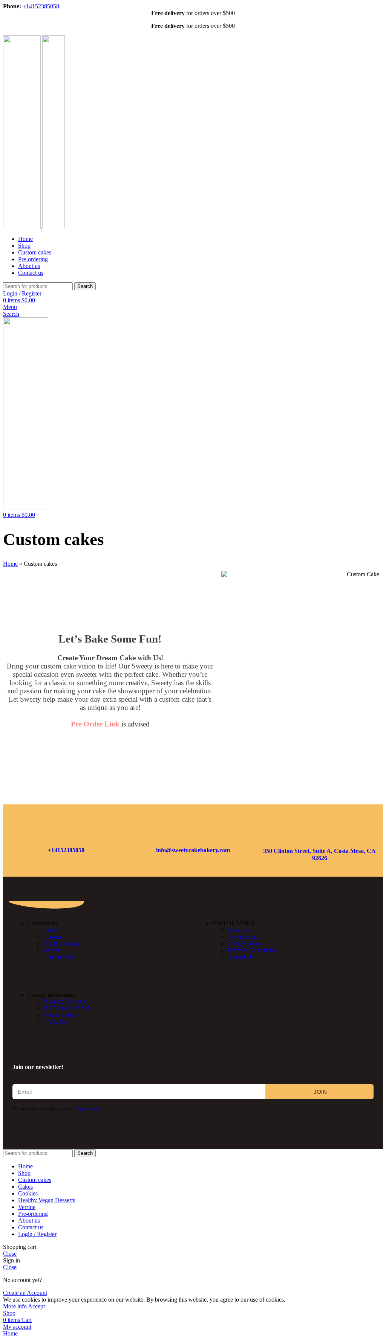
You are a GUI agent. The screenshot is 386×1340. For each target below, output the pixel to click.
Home (10, 563)
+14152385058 (41, 6)
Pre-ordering (242, 936)
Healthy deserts (61, 943)
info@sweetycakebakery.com (193, 850)
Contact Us (240, 957)
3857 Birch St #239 (66, 1008)
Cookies (52, 936)
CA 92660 (55, 1022)
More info (15, 1306)
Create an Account (25, 1293)
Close (10, 1253)
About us (238, 930)
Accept (36, 1306)
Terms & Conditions (251, 950)
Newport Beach (61, 1015)
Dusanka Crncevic (65, 1001)
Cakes (50, 930)
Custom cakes (59, 957)
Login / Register (37, 1234)
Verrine (51, 950)
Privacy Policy (244, 943)
